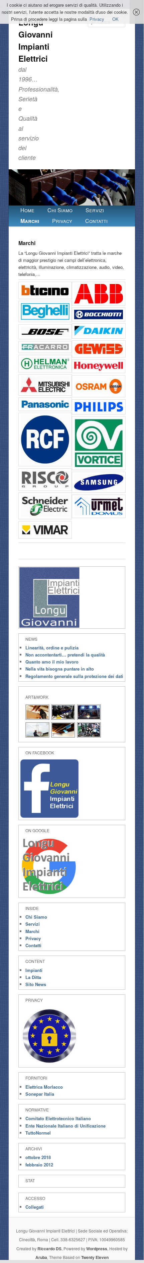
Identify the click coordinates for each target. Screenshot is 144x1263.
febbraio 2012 (39, 1164)
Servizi (95, 210)
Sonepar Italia (39, 1094)
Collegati (34, 1207)
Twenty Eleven (95, 1257)
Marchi (29, 221)
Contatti (96, 221)
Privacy (62, 221)
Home (27, 210)
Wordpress (96, 1249)
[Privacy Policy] (49, 1064)
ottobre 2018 (38, 1157)
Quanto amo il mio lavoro (52, 661)
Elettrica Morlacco (44, 1087)
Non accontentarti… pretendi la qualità (65, 654)
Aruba (41, 1257)
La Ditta (33, 977)
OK (115, 19)
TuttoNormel (38, 1133)
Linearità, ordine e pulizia (52, 647)
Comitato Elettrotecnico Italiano (58, 1118)
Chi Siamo (60, 210)
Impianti (33, 970)
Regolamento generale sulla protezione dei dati (74, 676)
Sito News (35, 984)
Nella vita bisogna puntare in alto (59, 669)
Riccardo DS (49, 1249)
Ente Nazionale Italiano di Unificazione (65, 1126)
